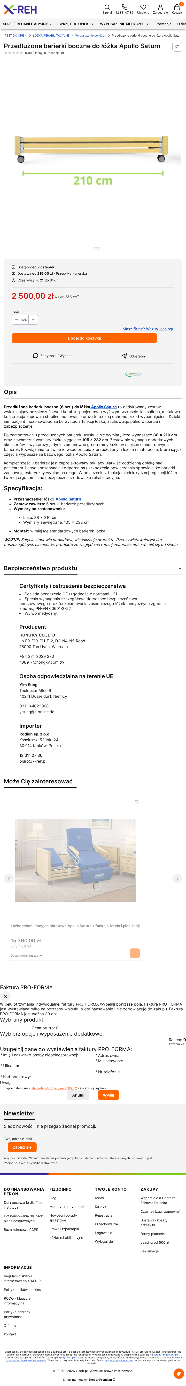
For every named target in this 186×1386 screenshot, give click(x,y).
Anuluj (78, 1095)
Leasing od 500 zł (154, 1242)
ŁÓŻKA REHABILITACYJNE (51, 35)
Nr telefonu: (108, 1071)
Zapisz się (22, 1147)
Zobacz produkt (135, 953)
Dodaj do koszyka (84, 338)
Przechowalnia (106, 1224)
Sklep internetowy (87, 1379)
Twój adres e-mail (18, 1139)
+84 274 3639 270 (36, 656)
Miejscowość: (109, 1060)
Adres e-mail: (108, 1055)
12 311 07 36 (30, 755)
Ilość (15, 311)
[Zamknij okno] (5, 996)
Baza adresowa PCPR (21, 1229)
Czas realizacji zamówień (160, 1211)
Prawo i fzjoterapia (64, 1229)
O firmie (10, 1325)
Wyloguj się (104, 1241)
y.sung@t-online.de (36, 711)
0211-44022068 (34, 706)
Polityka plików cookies (22, 1290)
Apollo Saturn (103, 406)
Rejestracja (103, 1215)
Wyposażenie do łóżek (90, 35)
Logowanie (103, 1233)
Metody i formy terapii (66, 1206)
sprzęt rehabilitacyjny (166, 1354)
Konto (99, 1198)
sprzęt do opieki (68, 1357)
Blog (52, 1198)
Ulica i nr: (10, 1065)
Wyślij (108, 1095)
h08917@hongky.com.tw (41, 662)
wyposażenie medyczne (119, 1360)
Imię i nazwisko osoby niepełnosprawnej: (39, 1055)
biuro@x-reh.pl (32, 761)
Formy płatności (152, 1234)
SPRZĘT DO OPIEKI (14, 35)
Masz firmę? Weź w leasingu (148, 328)
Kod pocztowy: (15, 1076)
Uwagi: (6, 1082)
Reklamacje (149, 1251)
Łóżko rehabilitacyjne (66, 1237)
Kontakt (10, 1334)
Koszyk (100, 1206)
